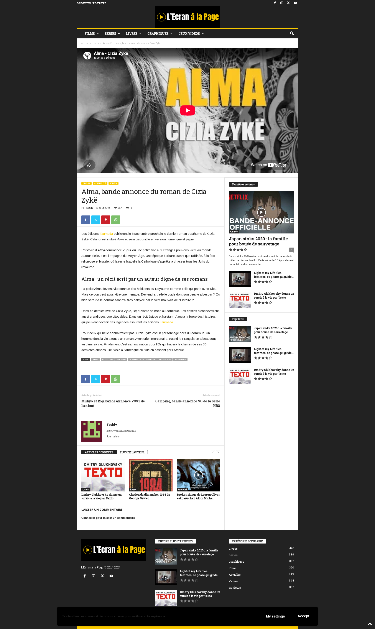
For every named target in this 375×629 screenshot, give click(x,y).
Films (90, 33)
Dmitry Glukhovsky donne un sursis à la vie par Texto (101, 496)
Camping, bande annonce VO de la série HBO (187, 403)
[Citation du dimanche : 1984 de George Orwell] (151, 475)
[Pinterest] (105, 219)
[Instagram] (281, 3)
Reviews (235, 588)
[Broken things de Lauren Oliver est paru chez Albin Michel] (198, 475)
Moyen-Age (165, 359)
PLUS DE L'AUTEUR (132, 452)
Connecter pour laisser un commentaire (108, 517)
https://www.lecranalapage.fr (121, 430)
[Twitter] (288, 3)
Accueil (85, 43)
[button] (292, 33)
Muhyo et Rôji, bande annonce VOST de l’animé (113, 403)
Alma (96, 359)
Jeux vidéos (189, 33)
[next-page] (218, 452)
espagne (121, 359)
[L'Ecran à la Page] (187, 17)
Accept (303, 616)
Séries (110, 33)
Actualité (107, 43)
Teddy (89, 208)
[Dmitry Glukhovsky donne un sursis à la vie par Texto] (103, 475)
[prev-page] (213, 452)
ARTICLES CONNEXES (99, 452)
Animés (234, 231)
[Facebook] (275, 3)
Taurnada (106, 233)
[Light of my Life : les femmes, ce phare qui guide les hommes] (240, 279)
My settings (275, 616)
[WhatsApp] (115, 219)
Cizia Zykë (107, 359)
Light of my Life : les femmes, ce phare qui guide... (274, 275)
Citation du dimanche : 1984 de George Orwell (149, 496)
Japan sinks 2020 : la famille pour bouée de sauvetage (258, 241)
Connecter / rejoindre (91, 3)
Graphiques (158, 33)
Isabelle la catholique (142, 359)
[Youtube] (295, 3)
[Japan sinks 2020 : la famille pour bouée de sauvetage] (261, 212)
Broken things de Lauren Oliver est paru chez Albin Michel (198, 496)
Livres (132, 33)
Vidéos (113, 183)
